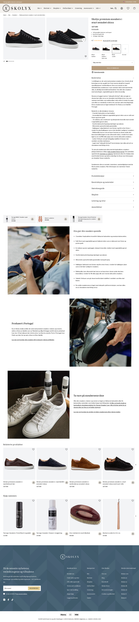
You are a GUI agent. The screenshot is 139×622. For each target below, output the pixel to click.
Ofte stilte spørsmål (73, 582)
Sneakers (14, 15)
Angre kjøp (70, 594)
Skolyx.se (124, 578)
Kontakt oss (70, 574)
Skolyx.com (124, 574)
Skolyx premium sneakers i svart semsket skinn (32, 15)
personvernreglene (21, 594)
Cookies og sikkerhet (108, 594)
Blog (103, 578)
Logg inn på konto (72, 598)
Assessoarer (88, 8)
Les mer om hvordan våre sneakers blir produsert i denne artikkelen (33, 340)
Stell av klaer (67, 8)
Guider (89, 598)
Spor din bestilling (72, 590)
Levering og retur (99, 201)
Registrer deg (34, 588)
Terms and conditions (73, 586)
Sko (38, 8)
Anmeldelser (97, 207)
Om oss (104, 574)
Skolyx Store (105, 586)
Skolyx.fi (123, 598)
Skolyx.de (124, 590)
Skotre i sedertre (49, 218)
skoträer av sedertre (106, 154)
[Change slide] (7, 61)
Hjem (4, 15)
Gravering (78, 8)
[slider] (24, 39)
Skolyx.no (124, 582)
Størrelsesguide (99, 72)
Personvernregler (107, 590)
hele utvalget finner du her (116, 151)
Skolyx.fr (124, 594)
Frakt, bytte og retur (73, 578)
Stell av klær (91, 586)
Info (97, 8)
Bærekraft (105, 582)
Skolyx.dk (124, 586)
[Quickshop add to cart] (33, 482)
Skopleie (56, 8)
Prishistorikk (95, 29)
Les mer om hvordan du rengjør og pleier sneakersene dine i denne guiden (97, 412)
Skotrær (47, 8)
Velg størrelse (97, 62)
